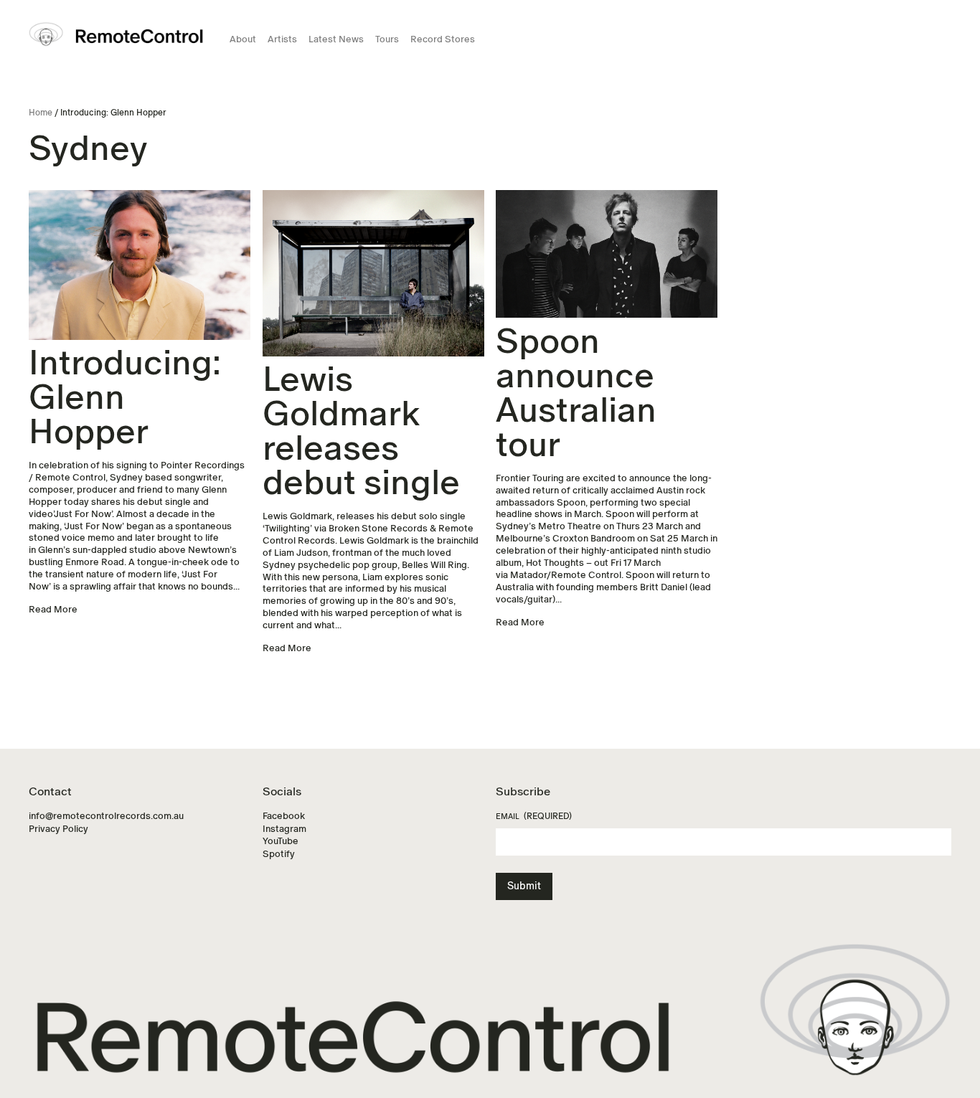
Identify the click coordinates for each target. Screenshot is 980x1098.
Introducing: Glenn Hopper (125, 397)
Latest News (336, 39)
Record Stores (442, 39)
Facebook (284, 815)
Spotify (279, 853)
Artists (282, 39)
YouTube (280, 841)
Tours (387, 39)
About (243, 39)
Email (534, 816)
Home (40, 113)
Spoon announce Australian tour (576, 392)
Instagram (284, 828)
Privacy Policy (58, 828)
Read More (53, 609)
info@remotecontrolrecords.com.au (106, 815)
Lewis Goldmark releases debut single (361, 430)
